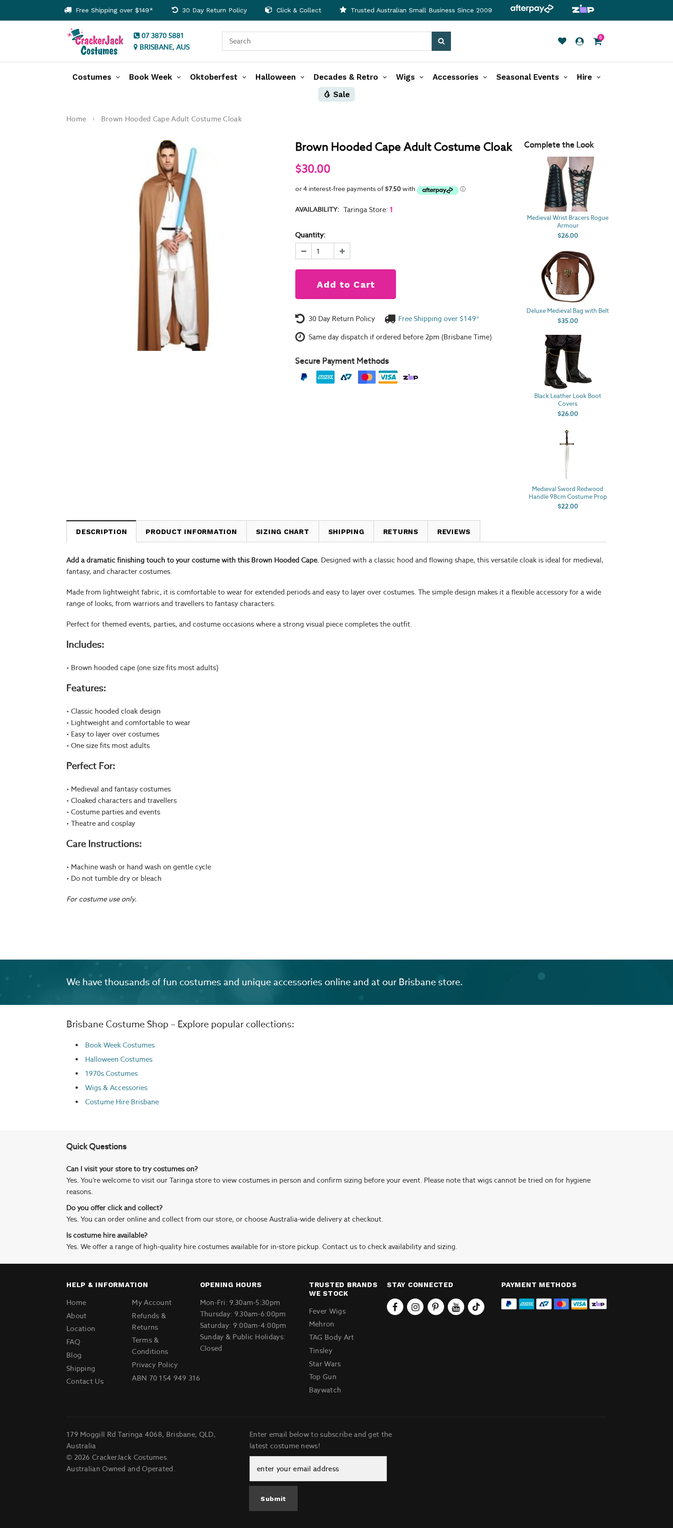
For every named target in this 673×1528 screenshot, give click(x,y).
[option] (109, 10)
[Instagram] (415, 1307)
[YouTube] (456, 1307)
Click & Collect (297, 10)
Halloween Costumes (118, 1059)
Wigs (93, 1087)
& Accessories (124, 1087)
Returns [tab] (400, 532)
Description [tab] (101, 532)
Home (76, 119)
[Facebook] (395, 1307)
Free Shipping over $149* (113, 10)
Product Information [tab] (191, 532)
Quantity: (310, 234)
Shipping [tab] (346, 532)
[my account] (579, 41)
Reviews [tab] (454, 532)
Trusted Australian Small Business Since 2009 (420, 10)
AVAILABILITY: (317, 209)
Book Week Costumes (120, 1045)
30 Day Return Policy (213, 10)
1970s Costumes (111, 1073)
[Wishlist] (562, 41)
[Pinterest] (436, 1307)
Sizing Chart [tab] (282, 532)
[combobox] (327, 41)
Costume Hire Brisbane (122, 1101)
